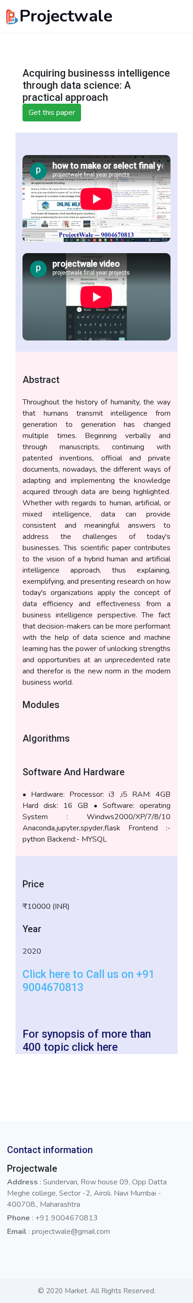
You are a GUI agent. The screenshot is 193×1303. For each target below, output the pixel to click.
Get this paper (52, 112)
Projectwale (65, 16)
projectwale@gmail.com (71, 1231)
